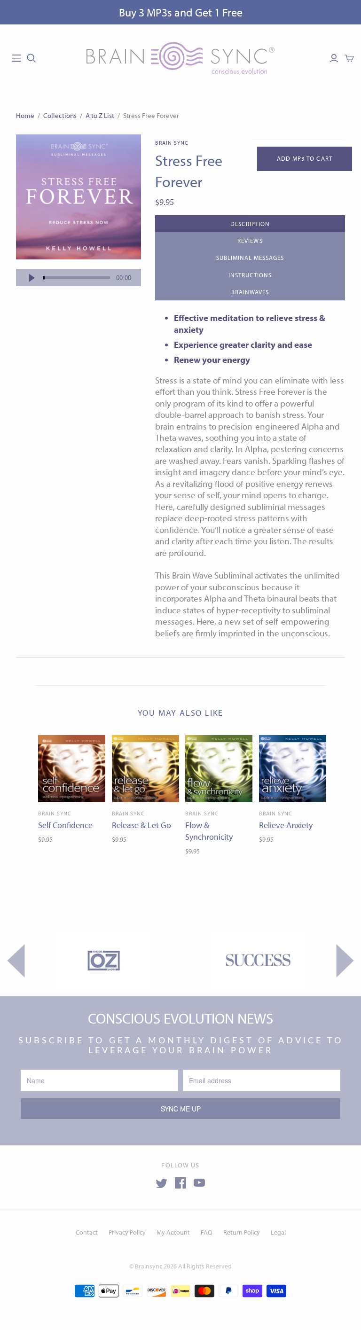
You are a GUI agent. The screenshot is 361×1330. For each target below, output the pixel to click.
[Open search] (31, 58)
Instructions (250, 275)
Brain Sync (54, 813)
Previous (16, 960)
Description (250, 223)
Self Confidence (65, 825)
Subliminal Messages (250, 257)
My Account (173, 1232)
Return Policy (241, 1232)
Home (25, 115)
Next (345, 960)
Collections (60, 115)
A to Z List (100, 115)
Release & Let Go (141, 825)
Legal (278, 1232)
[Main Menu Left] (16, 58)
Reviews (249, 240)
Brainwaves (250, 292)
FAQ (206, 1232)
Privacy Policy (127, 1232)
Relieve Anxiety (286, 825)
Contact (87, 1232)
